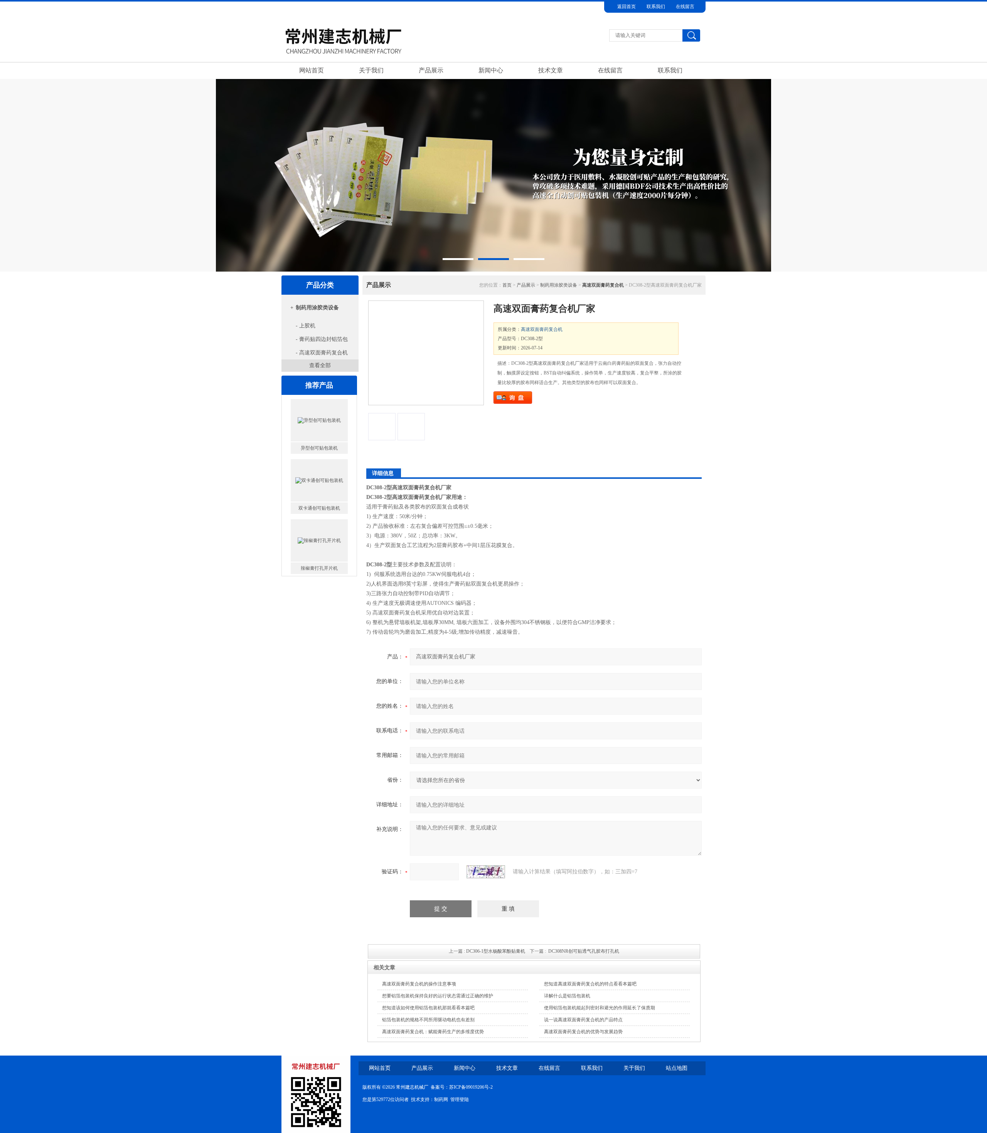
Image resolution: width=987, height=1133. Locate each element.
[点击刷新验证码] (486, 871)
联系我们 (656, 6)
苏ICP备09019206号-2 (471, 1087)
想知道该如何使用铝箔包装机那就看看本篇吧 (428, 1007)
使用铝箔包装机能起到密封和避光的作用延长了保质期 (599, 1007)
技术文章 (550, 70)
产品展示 (431, 70)
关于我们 (371, 70)
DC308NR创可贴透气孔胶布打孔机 (583, 951)
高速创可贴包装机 (319, 568)
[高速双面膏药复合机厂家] (426, 353)
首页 (507, 285)
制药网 (441, 1099)
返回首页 (626, 6)
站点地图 (676, 1068)
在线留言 (685, 6)
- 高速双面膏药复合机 (322, 353)
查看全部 (320, 365)
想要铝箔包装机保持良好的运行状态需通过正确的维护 (437, 996)
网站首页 (311, 70)
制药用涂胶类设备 (317, 308)
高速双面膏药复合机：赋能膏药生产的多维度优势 (433, 1031)
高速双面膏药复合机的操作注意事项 (419, 984)
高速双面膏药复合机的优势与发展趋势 (583, 1031)
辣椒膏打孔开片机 (319, 508)
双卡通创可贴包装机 (319, 448)
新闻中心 (490, 70)
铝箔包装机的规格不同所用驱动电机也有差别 (428, 1019)
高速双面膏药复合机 (542, 329)
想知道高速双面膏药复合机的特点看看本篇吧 (590, 984)
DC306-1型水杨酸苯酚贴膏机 (495, 951)
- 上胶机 (305, 326)
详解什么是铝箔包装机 (567, 996)
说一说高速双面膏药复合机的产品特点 (583, 1019)
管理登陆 (459, 1099)
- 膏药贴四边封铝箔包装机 (316, 341)
